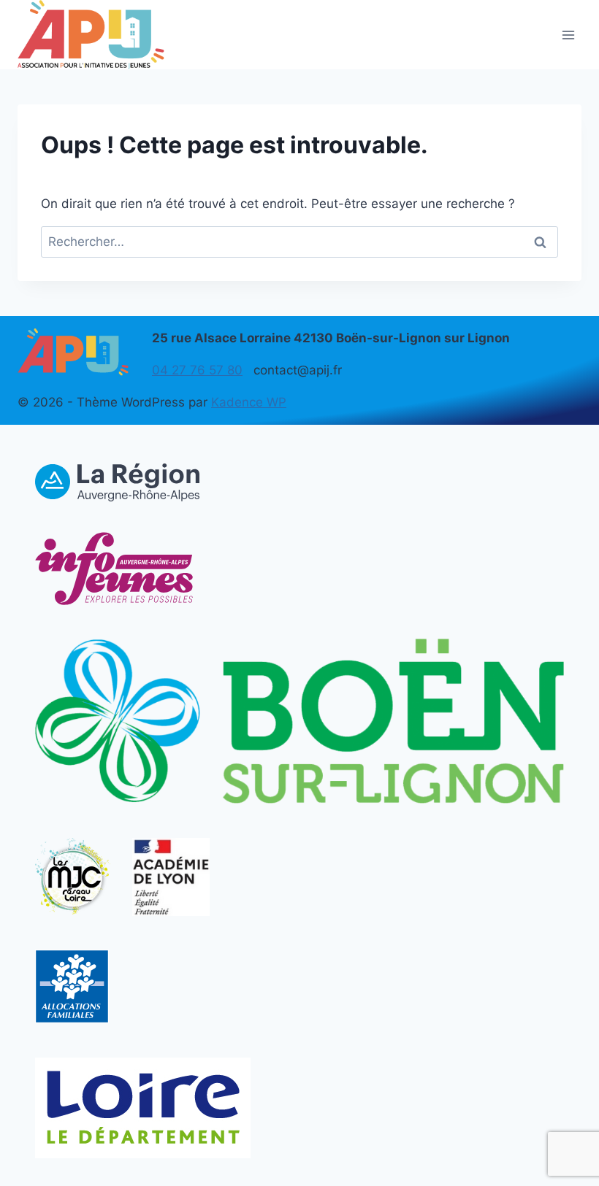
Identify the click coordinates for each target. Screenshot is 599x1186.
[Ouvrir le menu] (567, 34)
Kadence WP (248, 402)
